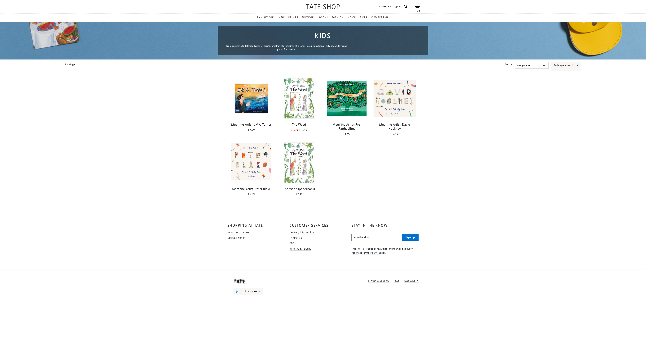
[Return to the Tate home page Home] (323, 7)
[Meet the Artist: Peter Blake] (251, 163)
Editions (308, 17)
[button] (406, 7)
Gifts (363, 17)
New (281, 17)
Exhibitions (266, 17)
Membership (380, 17)
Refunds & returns (300, 248)
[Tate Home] (254, 281)
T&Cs (396, 281)
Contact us (296, 238)
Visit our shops (236, 238)
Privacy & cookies (378, 281)
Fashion (338, 17)
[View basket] (417, 6)
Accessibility (411, 281)
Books (323, 17)
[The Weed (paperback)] (299, 163)
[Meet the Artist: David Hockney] (394, 99)
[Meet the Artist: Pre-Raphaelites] (347, 99)
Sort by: (509, 64)
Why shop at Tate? (238, 232)
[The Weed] (299, 99)
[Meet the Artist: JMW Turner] (251, 99)
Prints (293, 17)
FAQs (292, 243)
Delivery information (302, 232)
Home (352, 17)
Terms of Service (371, 252)
